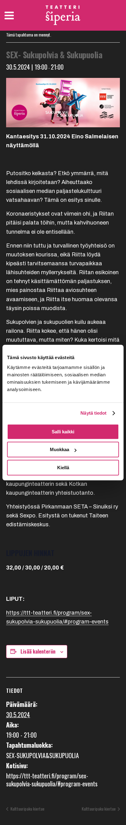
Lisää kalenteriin (37, 651)
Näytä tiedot (93, 413)
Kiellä (63, 467)
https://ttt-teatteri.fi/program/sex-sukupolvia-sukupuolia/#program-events (52, 779)
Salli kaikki (63, 431)
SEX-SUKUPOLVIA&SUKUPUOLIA (42, 755)
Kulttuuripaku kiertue (26, 808)
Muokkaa (59, 449)
